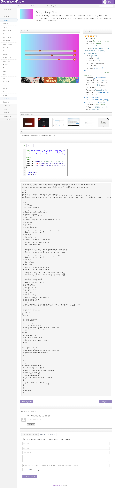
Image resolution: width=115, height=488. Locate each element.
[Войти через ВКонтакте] (36, 415)
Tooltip (5, 27)
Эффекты (6, 102)
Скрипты (5, 78)
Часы (4, 92)
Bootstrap (97, 102)
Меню (5, 68)
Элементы (6, 98)
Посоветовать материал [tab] (30, 435)
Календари (6, 61)
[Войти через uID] (33, 415)
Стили (5, 85)
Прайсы (5, 75)
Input (101, 100)
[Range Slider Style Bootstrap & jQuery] (29, 122)
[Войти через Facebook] (40, 415)
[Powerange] (73, 122)
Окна (4, 71)
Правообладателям (91, 97)
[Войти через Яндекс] (43, 415)
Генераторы (7, 41)
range (106, 100)
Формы (5, 88)
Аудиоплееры (7, 30)
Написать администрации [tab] (47, 435)
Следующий (105, 401)
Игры (4, 51)
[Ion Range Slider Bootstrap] (58, 122)
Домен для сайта (100, 78)
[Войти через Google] (46, 415)
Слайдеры (6, 81)
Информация (7, 58)
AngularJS (6, 23)
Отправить (30, 424)
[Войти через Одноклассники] (49, 415)
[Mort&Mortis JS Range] (44, 122)
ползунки (106, 102)
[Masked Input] (88, 122)
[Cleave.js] (103, 122)
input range (94, 100)
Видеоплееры (7, 37)
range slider (88, 102)
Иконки (5, 54)
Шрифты (6, 95)
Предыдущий (27, 401)
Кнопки (5, 64)
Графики (5, 47)
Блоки (5, 34)
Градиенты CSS (7, 44)
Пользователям (103, 92)
